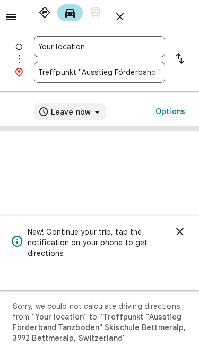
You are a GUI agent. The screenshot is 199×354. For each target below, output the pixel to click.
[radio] (44, 12)
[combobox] (99, 46)
